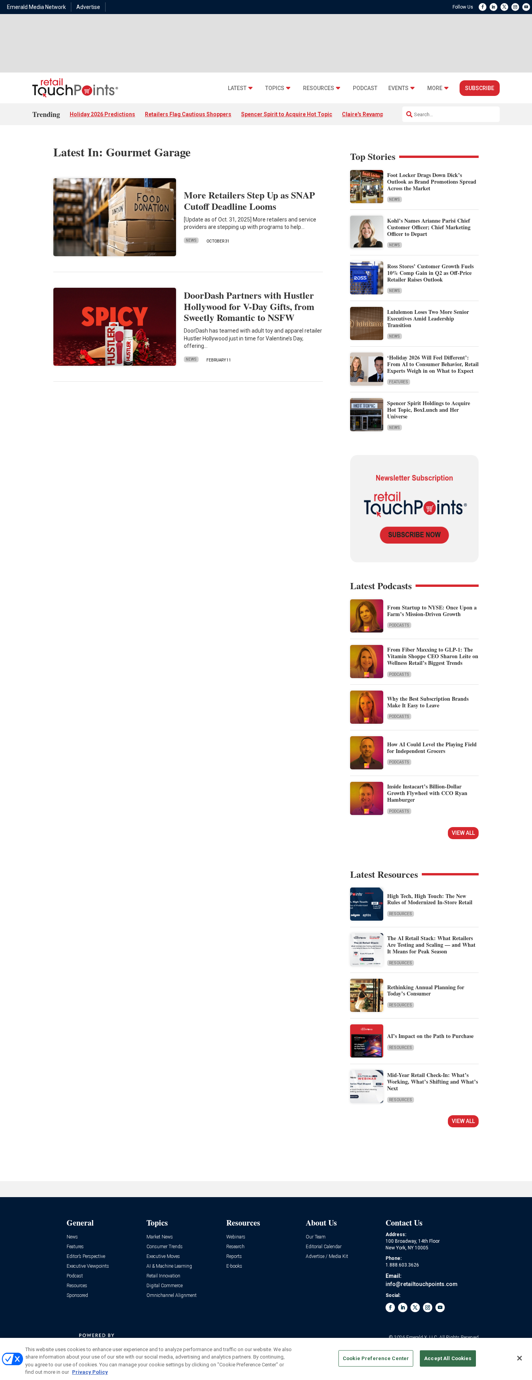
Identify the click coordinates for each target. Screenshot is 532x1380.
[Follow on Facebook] (482, 7)
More (434, 88)
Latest (237, 88)
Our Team (316, 1237)
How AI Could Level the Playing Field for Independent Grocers (432, 747)
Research (235, 1246)
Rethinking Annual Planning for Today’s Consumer (425, 990)
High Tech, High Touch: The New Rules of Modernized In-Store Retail (429, 899)
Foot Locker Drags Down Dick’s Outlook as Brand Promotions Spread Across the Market (431, 181)
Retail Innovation (163, 1276)
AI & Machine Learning (169, 1266)
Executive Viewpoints (88, 1266)
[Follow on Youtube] (526, 7)
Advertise (88, 7)
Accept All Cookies (447, 1358)
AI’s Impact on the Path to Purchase (430, 1036)
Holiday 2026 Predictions (102, 114)
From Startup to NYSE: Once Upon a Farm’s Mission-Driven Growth (432, 610)
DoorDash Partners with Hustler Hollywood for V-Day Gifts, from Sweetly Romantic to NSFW (249, 306)
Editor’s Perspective (86, 1256)
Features (398, 382)
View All (463, 833)
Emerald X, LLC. (422, 1337)
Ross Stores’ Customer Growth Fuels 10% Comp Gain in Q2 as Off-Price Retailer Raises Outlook (430, 272)
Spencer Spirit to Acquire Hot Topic (286, 114)
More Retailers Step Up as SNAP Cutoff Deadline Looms (249, 200)
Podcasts (399, 625)
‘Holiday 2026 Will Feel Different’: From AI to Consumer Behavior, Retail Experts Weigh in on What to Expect (433, 364)
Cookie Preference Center (376, 1358)
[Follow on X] (504, 7)
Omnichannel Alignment (171, 1295)
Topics (274, 88)
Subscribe (479, 88)
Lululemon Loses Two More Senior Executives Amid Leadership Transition (428, 318)
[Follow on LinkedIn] (493, 7)
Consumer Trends (164, 1246)
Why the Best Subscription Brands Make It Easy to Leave (428, 701)
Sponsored (77, 1295)
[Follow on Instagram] (515, 7)
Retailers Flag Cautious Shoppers (188, 114)
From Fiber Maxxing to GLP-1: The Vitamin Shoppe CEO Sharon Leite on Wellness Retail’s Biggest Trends (432, 656)
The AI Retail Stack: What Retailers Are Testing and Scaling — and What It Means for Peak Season (431, 944)
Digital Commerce (164, 1285)
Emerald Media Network (36, 7)
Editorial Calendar (324, 1246)
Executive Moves (163, 1256)
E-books (234, 1266)
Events (398, 88)
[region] (266, 1359)
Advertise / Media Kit (327, 1256)
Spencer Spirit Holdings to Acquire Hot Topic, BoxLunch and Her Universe (428, 409)
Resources (318, 88)
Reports (234, 1256)
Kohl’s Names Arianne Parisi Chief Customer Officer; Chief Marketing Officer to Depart (428, 227)
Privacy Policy (90, 1372)
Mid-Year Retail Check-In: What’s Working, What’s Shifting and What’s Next (432, 1081)
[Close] (519, 1358)
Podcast (365, 88)
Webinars (235, 1237)
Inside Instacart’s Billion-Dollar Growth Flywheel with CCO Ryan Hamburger (427, 793)
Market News (159, 1237)
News (191, 240)
